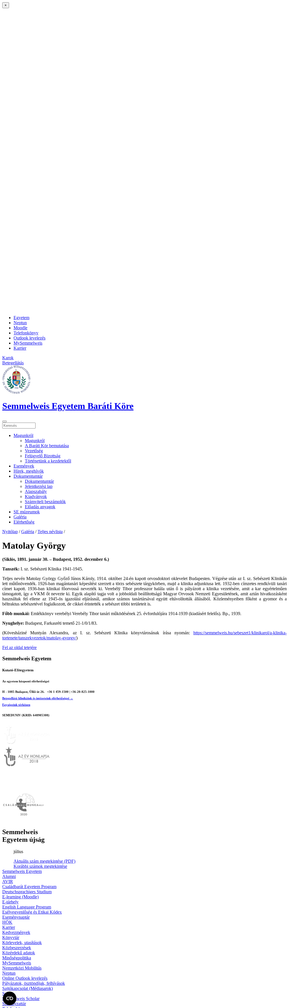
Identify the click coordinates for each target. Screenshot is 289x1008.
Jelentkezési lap (38, 486)
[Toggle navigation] (4, 421)
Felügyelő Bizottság (42, 455)
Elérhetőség (24, 522)
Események (24, 466)
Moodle (20, 327)
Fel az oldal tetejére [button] (19, 647)
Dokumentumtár (28, 476)
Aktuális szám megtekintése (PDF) (44, 861)
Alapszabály (36, 491)
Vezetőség (34, 450)
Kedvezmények (16, 932)
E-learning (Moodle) (20, 896)
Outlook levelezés (29, 338)
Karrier (20, 348)
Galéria (20, 516)
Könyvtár (10, 937)
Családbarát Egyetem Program (29, 886)
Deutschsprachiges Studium (27, 891)
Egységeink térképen (16, 704)
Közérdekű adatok (18, 952)
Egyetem (21, 317)
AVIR (7, 881)
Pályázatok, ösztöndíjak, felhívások (33, 983)
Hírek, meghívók (29, 471)
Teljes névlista (50, 531)
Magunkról (23, 435)
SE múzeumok (27, 511)
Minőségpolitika (16, 957)
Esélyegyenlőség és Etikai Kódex (32, 912)
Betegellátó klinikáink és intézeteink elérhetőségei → (37, 698)
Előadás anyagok (40, 506)
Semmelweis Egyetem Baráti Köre (67, 406)
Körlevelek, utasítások (22, 942)
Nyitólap (10, 531)
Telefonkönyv (26, 332)
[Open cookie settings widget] (9, 998)
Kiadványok (36, 496)
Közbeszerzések (16, 947)
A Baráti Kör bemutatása (47, 445)
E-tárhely (10, 901)
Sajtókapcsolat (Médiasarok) (27, 988)
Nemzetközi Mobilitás (21, 968)
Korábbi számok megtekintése (40, 866)
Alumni (9, 876)
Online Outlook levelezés (24, 978)
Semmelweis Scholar (21, 998)
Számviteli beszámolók (45, 501)
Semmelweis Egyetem (22, 871)
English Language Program (26, 907)
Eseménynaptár (16, 917)
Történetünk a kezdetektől (48, 460)
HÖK (7, 922)
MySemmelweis (28, 343)
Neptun (20, 322)
